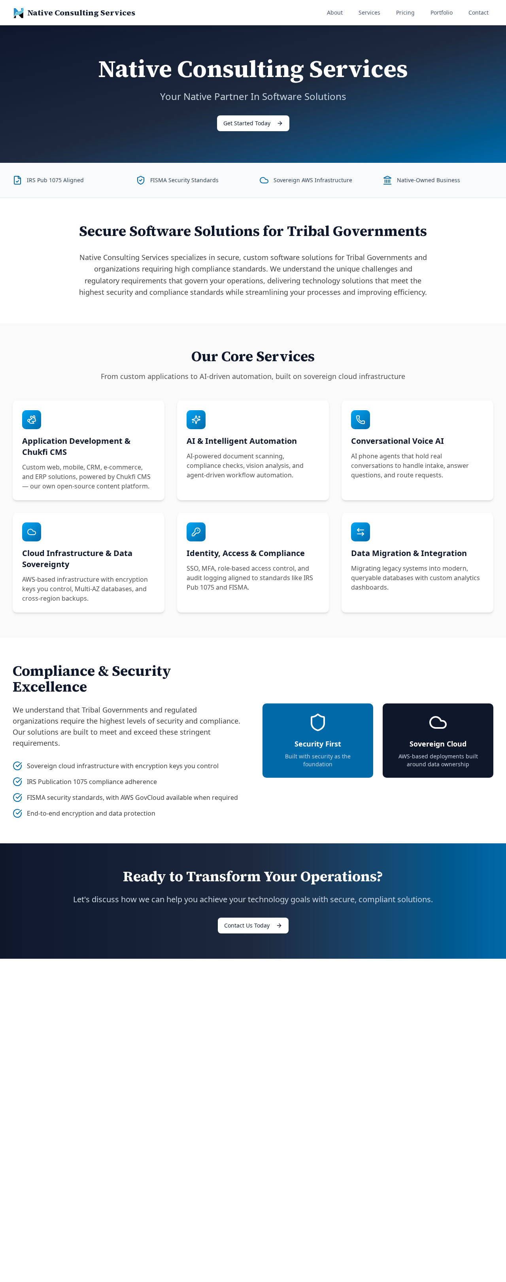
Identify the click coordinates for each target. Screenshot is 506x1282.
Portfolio (441, 12)
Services (369, 12)
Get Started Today (246, 123)
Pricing (405, 12)
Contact (478, 12)
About (335, 12)
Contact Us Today (247, 925)
